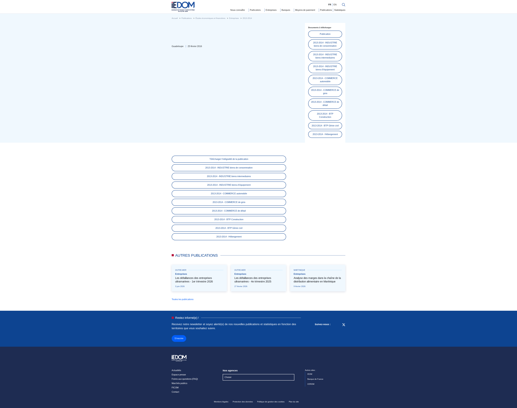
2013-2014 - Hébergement (325, 134)
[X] (343, 332)
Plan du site (294, 402)
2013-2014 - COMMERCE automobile (325, 80)
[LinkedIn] (334, 332)
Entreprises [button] (271, 10)
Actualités (176, 370)
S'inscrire (178, 338)
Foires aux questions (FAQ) (185, 379)
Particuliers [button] (255, 10)
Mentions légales (221, 402)
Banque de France (315, 379)
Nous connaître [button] (237, 10)
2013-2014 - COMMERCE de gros (325, 91)
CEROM (311, 384)
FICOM (175, 387)
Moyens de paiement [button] (305, 10)
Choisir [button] (228, 377)
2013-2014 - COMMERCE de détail (325, 103)
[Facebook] (338, 332)
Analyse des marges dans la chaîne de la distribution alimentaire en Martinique (317, 279)
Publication (325, 34)
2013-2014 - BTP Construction (325, 115)
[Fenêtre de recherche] (343, 4)
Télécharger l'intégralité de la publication (228, 159)
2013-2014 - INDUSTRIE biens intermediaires (325, 56)
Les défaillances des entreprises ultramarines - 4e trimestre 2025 (252, 279)
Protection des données (243, 402)
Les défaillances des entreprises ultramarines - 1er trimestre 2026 (194, 279)
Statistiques (339, 10)
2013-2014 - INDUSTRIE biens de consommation (325, 44)
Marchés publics (179, 383)
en (335, 5)
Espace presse (179, 375)
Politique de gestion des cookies (270, 402)
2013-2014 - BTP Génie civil (325, 126)
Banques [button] (286, 10)
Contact (175, 392)
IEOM (310, 374)
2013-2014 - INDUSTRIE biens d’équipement (325, 68)
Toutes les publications (183, 299)
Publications (326, 10)
